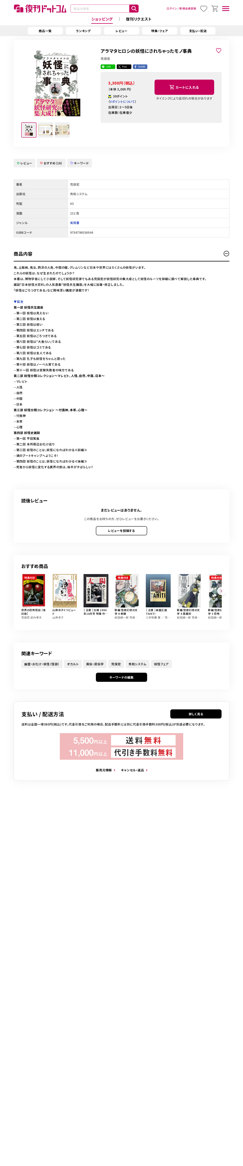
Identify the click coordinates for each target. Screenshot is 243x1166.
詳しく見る (196, 714)
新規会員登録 (187, 8)
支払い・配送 (198, 31)
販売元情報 (104, 770)
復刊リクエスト (139, 19)
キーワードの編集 (121, 677)
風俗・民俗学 (95, 664)
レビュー (121, 31)
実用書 (74, 222)
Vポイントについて (122, 101)
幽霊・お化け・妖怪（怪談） (41, 664)
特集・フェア (159, 31)
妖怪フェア (161, 664)
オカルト (72, 664)
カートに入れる (187, 87)
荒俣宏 (116, 664)
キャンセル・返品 (132, 770)
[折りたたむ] (226, 254)
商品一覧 (45, 31)
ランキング (83, 31)
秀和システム (138, 664)
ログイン (171, 8)
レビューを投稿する (121, 530)
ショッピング (102, 19)
